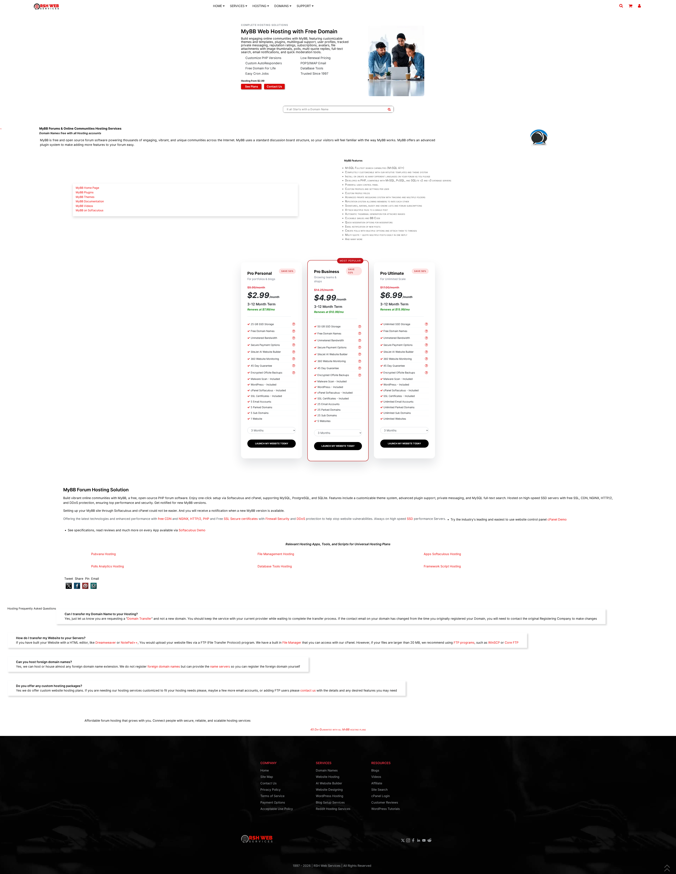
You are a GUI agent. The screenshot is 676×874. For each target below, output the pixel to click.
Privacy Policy (270, 789)
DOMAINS (282, 6)
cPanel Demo (557, 519)
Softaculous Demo (192, 530)
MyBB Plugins (84, 192)
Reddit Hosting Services (333, 809)
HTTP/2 (195, 519)
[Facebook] (76, 587)
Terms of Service (272, 796)
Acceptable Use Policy (276, 809)
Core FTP (511, 642)
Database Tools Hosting (275, 566)
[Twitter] (68, 587)
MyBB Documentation (90, 201)
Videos (376, 777)
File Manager (291, 642)
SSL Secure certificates (241, 519)
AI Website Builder (329, 783)
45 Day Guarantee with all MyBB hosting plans (338, 729)
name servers (220, 666)
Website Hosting (327, 777)
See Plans (251, 86)
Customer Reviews (384, 802)
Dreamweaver (105, 642)
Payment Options (272, 802)
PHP (206, 519)
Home (264, 770)
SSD (410, 519)
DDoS (301, 519)
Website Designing (329, 789)
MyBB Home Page (87, 187)
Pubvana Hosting (103, 554)
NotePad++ (129, 642)
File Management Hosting (276, 554)
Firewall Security (277, 519)
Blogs (375, 770)
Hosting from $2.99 (252, 80)
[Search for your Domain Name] (389, 109)
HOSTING (259, 6)
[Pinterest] (84, 587)
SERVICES (237, 6)
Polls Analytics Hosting (107, 566)
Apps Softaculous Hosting (442, 554)
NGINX (183, 519)
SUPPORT (304, 6)
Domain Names (327, 770)
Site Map (266, 777)
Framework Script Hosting (442, 566)
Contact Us (274, 86)
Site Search (379, 789)
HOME (218, 6)
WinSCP (494, 642)
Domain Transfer (139, 618)
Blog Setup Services (330, 802)
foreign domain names (164, 666)
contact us (308, 690)
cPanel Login (380, 796)
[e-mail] (93, 587)
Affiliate (376, 783)
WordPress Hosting (329, 796)
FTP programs (464, 642)
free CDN (164, 519)
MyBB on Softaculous (89, 210)
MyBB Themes (85, 197)
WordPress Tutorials (385, 809)
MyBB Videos (84, 206)
